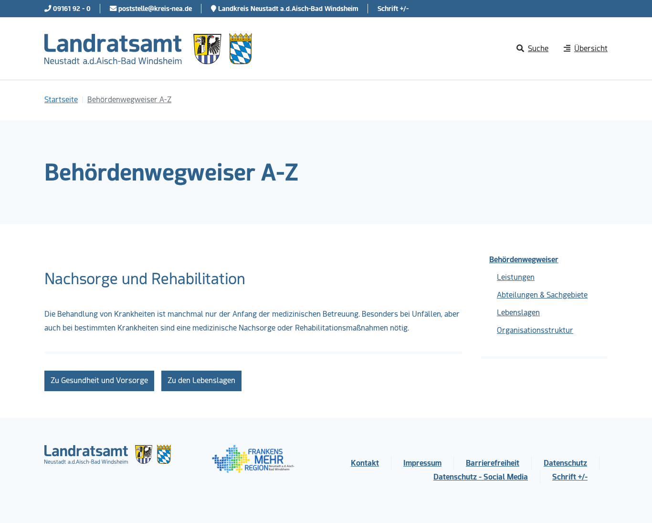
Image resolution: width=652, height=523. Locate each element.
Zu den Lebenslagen (201, 380)
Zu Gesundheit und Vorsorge (99, 380)
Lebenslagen (518, 312)
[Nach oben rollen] (631, 502)
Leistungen (516, 277)
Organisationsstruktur (535, 330)
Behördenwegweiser (523, 259)
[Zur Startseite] (148, 49)
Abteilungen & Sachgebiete (542, 294)
